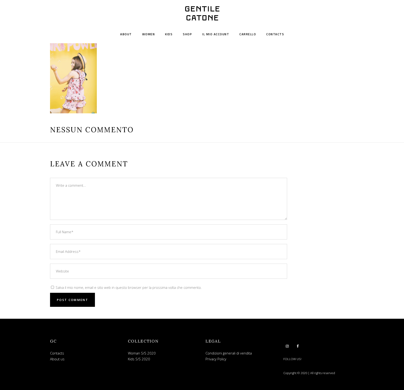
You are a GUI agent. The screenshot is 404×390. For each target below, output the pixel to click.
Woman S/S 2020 (142, 353)
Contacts (57, 353)
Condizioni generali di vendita (229, 353)
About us (57, 359)
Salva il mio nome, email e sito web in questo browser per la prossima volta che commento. (129, 287)
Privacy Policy (216, 359)
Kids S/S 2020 (139, 359)
